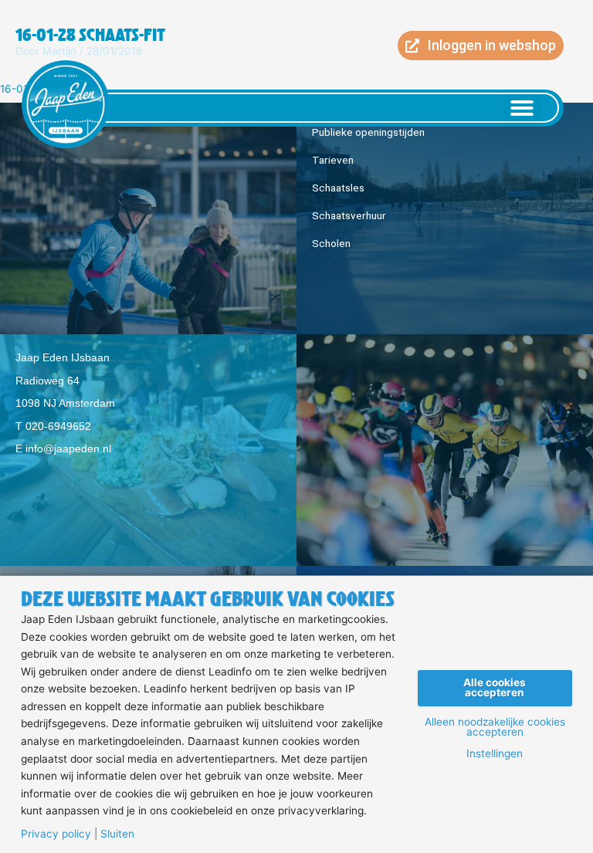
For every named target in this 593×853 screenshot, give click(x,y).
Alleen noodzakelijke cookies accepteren (495, 727)
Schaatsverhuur (349, 215)
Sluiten (117, 834)
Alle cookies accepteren (494, 687)
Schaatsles (338, 187)
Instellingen (494, 754)
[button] (521, 108)
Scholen (331, 243)
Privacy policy (56, 834)
